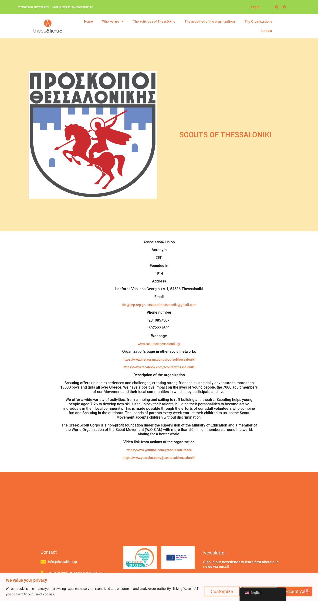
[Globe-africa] (284, 7)
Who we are (110, 21)
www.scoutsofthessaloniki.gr (159, 344)
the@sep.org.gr (133, 305)
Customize (222, 591)
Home (88, 21)
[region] (159, 587)
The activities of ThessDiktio (154, 21)
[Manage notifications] (307, 590)
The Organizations (258, 21)
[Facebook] (277, 7)
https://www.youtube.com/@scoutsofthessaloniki (159, 458)
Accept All (294, 591)
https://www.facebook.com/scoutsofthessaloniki (159, 367)
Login (255, 7)
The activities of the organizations (210, 21)
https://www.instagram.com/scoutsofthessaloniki (159, 359)
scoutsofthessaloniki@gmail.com (171, 305)
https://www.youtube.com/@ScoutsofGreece (159, 450)
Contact (266, 31)
